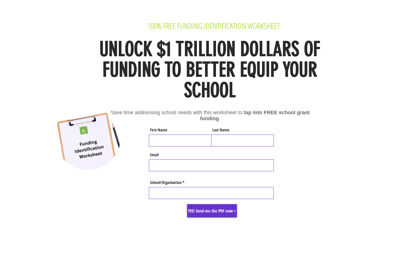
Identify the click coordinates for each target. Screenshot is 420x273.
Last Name (220, 130)
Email (154, 155)
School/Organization (166, 182)
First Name (158, 130)
